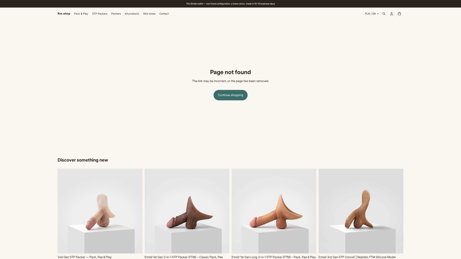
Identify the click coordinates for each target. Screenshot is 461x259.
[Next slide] (137, 211)
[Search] (384, 14)
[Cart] (399, 14)
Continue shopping (230, 95)
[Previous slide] (63, 211)
